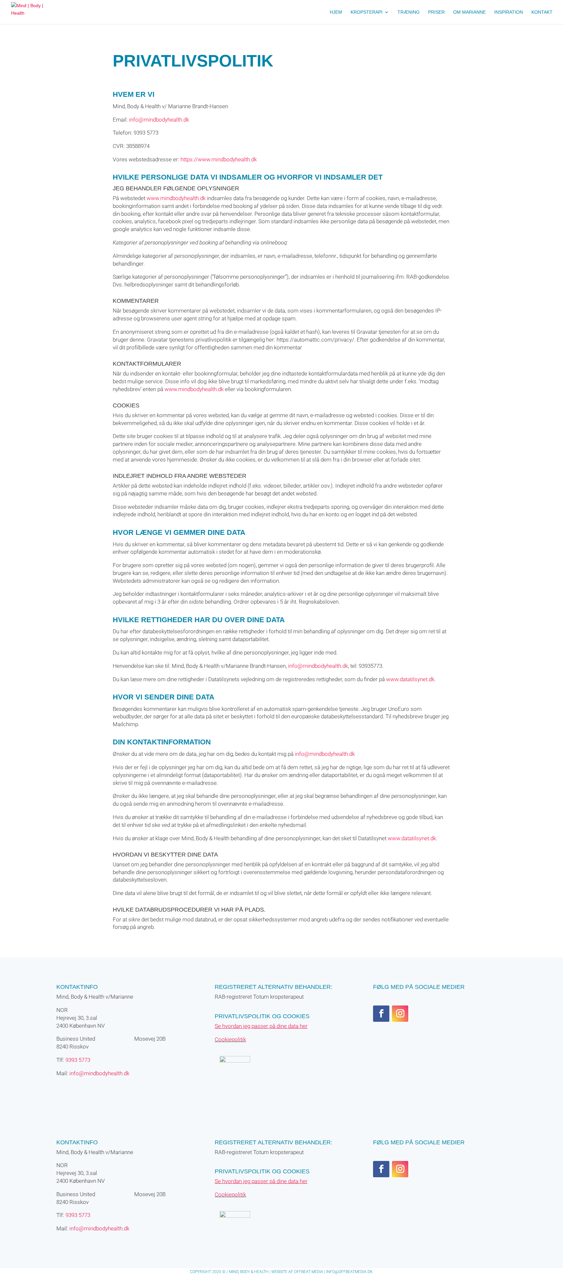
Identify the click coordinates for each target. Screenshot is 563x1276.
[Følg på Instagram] (400, 1013)
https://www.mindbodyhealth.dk (218, 159)
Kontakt (542, 12)
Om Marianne (469, 12)
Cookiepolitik (230, 1039)
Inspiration (508, 12)
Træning (408, 12)
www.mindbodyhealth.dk (176, 198)
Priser (436, 12)
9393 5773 (77, 1060)
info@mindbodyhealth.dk (159, 119)
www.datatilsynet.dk (410, 679)
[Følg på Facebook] (381, 1013)
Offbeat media (308, 1271)
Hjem (336, 12)
